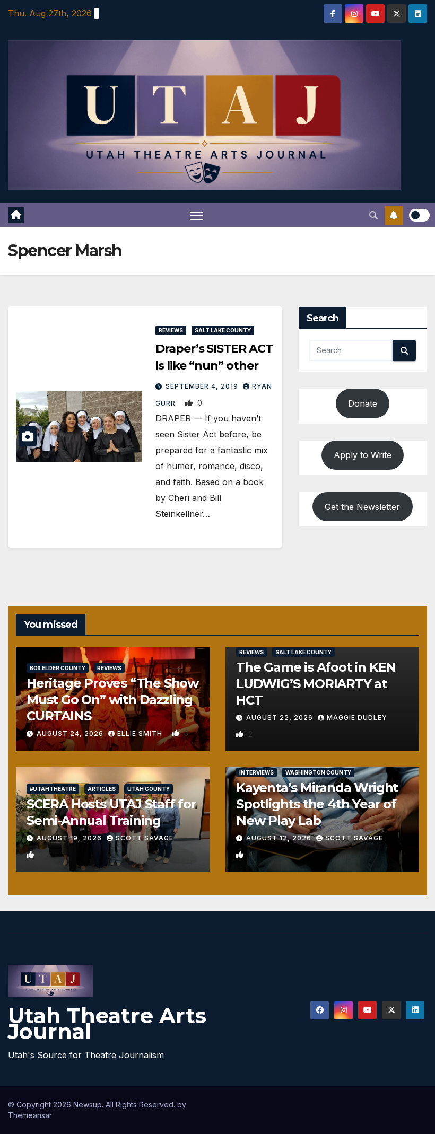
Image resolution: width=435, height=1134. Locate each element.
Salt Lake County (223, 330)
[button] (373, 215)
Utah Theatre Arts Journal (107, 1023)
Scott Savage (144, 838)
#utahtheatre (53, 789)
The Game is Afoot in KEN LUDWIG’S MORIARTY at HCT (316, 684)
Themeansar (30, 1115)
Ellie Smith (140, 733)
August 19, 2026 (70, 838)
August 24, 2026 (71, 733)
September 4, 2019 (203, 386)
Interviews (256, 772)
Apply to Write (363, 455)
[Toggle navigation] (197, 215)
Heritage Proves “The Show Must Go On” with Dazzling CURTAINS (112, 699)
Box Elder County (57, 668)
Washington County (318, 772)
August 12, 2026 (280, 838)
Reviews (171, 330)
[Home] (16, 215)
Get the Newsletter (362, 507)
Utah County (148, 789)
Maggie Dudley (357, 718)
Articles (102, 789)
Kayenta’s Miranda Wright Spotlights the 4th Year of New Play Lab (317, 804)
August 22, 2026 (280, 718)
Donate (362, 403)
